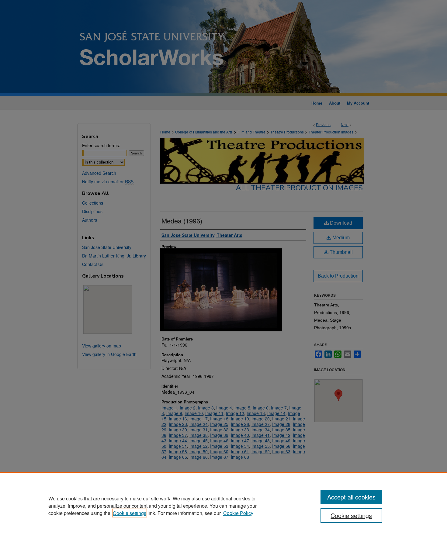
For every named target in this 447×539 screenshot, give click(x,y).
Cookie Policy (238, 513)
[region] (223, 505)
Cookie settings (129, 513)
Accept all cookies (351, 496)
